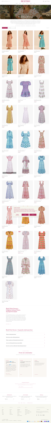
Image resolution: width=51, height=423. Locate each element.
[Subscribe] (32, 387)
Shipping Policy (15, 420)
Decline (33, 214)
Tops (10, 410)
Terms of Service (11, 420)
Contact (18, 414)
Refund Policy (3, 420)
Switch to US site (19, 415)
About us (26, 409)
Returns (18, 410)
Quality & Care (19, 411)
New (2, 410)
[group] (25, 367)
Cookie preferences (19, 420)
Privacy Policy (7, 420)
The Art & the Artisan (28, 411)
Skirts (10, 411)
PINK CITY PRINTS (6, 419)
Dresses (11, 409)
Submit (48, 409)
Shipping (18, 409)
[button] (16, 40)
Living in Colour (27, 410)
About (3, 414)
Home (3, 409)
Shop (2, 411)
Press (25, 414)
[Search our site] (43, 1)
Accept (25, 214)
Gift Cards (11, 414)
